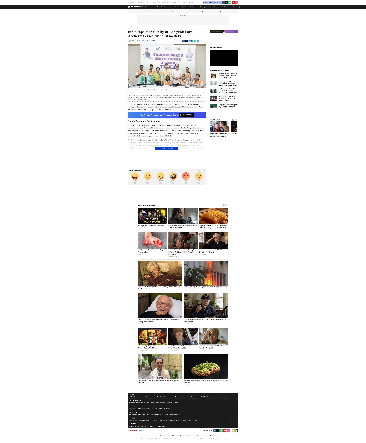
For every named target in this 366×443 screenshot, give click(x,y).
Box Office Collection (172, 402)
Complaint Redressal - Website (189, 435)
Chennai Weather (150, 426)
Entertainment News (134, 402)
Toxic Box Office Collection (182, 11)
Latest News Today (147, 396)
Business (170, 7)
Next (236, 11)
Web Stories (176, 414)
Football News (150, 408)
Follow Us (202, 41)
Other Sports (166, 408)
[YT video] (233, 2)
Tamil (168, 2)
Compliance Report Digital (207, 435)
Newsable (139, 2)
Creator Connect (214, 7)
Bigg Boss (152, 402)
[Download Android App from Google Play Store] (233, 430)
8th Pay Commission (169, 420)
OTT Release (145, 402)
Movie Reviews (160, 402)
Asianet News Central (148, 40)
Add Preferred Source (210, 2)
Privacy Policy (167, 435)
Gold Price (154, 420)
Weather (131, 426)
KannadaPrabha (155, 2)
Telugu (163, 2)
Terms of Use (159, 435)
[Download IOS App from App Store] (236, 430)
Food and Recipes (143, 414)
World (163, 7)
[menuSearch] (239, 7)
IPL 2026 (224, 7)
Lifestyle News (133, 414)
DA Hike (160, 420)
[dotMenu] (231, 7)
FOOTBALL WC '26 (216, 31)
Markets (177, 7)
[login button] (234, 7)
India (157, 7)
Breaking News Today (135, 396)
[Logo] (136, 7)
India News (157, 396)
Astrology (160, 414)
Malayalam (131, 2)
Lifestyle (203, 7)
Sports (184, 7)
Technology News (181, 420)
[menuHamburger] (236, 7)
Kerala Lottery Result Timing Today (214, 11)
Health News (153, 414)
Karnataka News (173, 396)
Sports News (132, 408)
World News (164, 396)
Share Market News (144, 420)
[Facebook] (223, 2)
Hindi (179, 2)
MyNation (191, 2)
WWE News (158, 408)
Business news (133, 420)
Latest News (149, 7)
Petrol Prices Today (197, 11)
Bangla (174, 2)
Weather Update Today (166, 11)
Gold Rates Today (153, 11)
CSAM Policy (175, 435)
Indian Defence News (194, 396)
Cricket (231, 31)
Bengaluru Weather (161, 426)
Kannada (146, 2)
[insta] (236, 2)
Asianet (135, 430)
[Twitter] (226, 2)
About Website (149, 435)
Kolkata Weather (141, 11)
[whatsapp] (229, 2)
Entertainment (193, 7)
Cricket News (141, 408)
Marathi (184, 2)
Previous (234, 11)
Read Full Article (167, 148)
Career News (168, 414)
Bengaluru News (205, 396)
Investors (218, 435)
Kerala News (183, 396)
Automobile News (192, 420)
